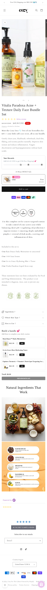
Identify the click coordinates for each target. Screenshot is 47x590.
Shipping (4, 126)
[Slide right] (28, 100)
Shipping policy (36, 585)
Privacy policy (12, 585)
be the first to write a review (23, 527)
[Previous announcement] (4, 2)
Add (22, 343)
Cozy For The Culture (14, 581)
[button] (4, 10)
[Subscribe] (39, 540)
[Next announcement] (42, 2)
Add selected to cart (23, 378)
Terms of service (24, 585)
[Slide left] (18, 100)
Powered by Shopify (28, 581)
